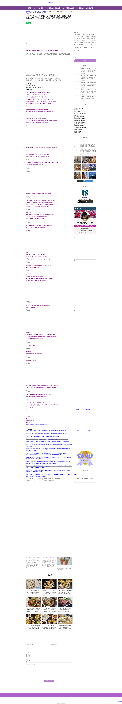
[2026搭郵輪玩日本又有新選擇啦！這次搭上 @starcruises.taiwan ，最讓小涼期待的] (92, 175)
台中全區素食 (80, 8)
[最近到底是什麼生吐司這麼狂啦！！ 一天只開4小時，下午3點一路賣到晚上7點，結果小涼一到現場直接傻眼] (77, 175)
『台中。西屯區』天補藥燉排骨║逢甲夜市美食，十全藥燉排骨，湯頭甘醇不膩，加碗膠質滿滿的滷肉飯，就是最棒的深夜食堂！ (49, 611)
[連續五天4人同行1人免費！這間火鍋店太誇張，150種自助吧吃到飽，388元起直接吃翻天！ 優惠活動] (85, 167)
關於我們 (58, 703)
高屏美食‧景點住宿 (79, 125)
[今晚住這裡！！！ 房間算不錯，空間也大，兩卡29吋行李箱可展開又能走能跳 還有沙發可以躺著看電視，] (77, 159)
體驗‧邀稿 (77, 132)
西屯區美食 (28, 13)
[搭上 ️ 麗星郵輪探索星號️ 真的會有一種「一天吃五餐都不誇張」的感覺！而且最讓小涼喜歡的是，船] (85, 175)
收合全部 (81, 108)
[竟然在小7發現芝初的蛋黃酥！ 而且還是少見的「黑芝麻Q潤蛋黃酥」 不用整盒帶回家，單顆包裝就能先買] (92, 159)
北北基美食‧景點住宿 (80, 120)
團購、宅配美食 (78, 129)
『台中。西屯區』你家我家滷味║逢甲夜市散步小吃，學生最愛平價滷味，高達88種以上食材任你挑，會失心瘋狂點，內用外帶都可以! (65, 593)
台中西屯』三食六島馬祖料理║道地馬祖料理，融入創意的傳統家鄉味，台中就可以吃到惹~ (49, 627)
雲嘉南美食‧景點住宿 (80, 118)
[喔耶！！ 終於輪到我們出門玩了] (92, 167)
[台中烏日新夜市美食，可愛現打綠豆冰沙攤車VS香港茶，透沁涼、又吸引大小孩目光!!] (64, 561)
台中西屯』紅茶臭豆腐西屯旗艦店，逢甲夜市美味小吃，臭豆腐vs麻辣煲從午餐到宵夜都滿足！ (33, 627)
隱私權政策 (63, 703)
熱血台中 (75, 474)
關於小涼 (77, 109)
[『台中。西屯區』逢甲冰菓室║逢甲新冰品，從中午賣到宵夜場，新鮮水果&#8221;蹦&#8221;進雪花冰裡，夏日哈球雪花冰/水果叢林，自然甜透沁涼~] (49, 562)
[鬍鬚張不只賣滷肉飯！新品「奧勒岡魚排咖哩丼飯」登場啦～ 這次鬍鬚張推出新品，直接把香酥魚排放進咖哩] (77, 167)
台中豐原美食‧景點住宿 (53, 8)
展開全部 (76, 108)
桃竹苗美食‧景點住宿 (80, 122)
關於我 (29, 8)
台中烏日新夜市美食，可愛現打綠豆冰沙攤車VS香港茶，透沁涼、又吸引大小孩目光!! (64, 568)
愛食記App (86, 197)
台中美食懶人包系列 (68, 8)
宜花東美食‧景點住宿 (80, 124)
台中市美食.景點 (38, 8)
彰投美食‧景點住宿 (79, 116)
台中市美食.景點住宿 (80, 111)
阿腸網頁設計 (119, 701)
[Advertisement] (49, 34)
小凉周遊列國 (89, 8)
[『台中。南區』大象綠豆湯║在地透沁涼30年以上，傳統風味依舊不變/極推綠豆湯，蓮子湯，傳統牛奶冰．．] (33, 563)
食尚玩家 (77, 115)
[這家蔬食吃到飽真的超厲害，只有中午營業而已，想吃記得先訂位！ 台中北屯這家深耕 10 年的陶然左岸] (85, 159)
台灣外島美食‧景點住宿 (80, 127)
